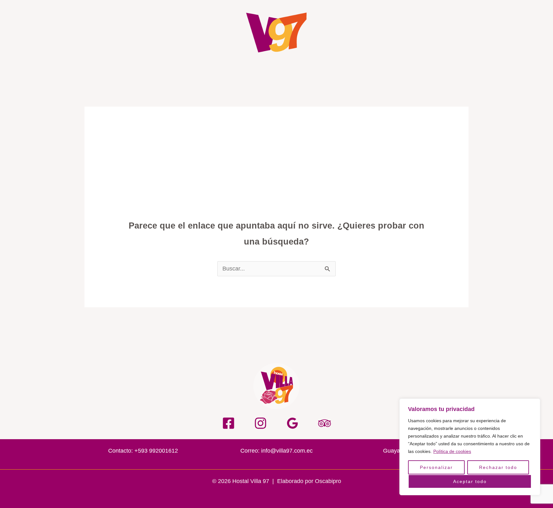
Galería (282, 73)
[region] (469, 447)
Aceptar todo (470, 481)
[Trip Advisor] (324, 423)
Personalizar (436, 467)
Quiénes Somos (184, 73)
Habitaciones (324, 73)
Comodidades (239, 73)
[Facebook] (228, 423)
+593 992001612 (156, 451)
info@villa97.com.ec (287, 451)
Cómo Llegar (373, 73)
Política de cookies (452, 451)
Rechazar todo (498, 467)
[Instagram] (260, 423)
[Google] (292, 423)
